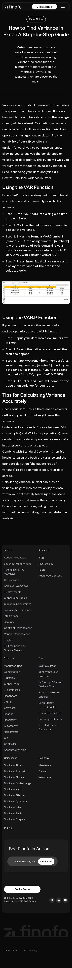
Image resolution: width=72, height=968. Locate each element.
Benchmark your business (48, 674)
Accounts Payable (15, 557)
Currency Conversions (17, 604)
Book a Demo (22, 889)
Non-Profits (11, 732)
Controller (10, 744)
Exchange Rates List (51, 719)
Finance (8, 714)
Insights (8, 640)
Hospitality (10, 720)
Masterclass (46, 563)
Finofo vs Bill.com (14, 795)
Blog (41, 557)
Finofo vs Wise (13, 807)
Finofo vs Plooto (14, 777)
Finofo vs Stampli (14, 771)
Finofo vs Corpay (14, 819)
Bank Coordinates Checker (49, 695)
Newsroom (45, 777)
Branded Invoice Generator (48, 727)
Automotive (11, 726)
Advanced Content (50, 575)
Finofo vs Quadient (15, 801)
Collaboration (12, 580)
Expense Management (17, 563)
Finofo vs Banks (13, 813)
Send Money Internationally (47, 705)
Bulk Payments (12, 592)
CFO (6, 738)
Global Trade (12, 684)
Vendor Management (17, 634)
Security (9, 622)
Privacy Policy (30, 950)
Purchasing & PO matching (14, 572)
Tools (42, 569)
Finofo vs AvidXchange (17, 783)
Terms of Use (11, 950)
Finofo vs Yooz (13, 789)
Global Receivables (15, 598)
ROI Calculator (47, 666)
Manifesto (45, 765)
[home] (13, 6)
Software (9, 708)
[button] (63, 7)
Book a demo (44, 6)
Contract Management (18, 628)
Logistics (9, 678)
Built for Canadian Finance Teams (15, 648)
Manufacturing (13, 666)
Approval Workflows (16, 586)
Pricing (8, 827)
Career (43, 771)
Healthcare (10, 696)
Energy (8, 702)
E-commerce (12, 690)
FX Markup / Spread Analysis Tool (50, 684)
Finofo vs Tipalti (13, 765)
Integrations (11, 616)
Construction (12, 672)
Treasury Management (17, 610)
